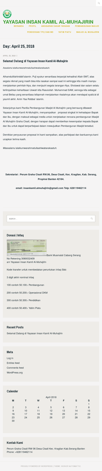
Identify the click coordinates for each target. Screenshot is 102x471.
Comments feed (15, 367)
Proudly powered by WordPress (36, 466)
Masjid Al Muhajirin (87, 32)
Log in (10, 358)
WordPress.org (15, 372)
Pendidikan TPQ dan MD (40, 32)
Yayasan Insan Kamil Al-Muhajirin (48, 21)
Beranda (19, 26)
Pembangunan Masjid (87, 26)
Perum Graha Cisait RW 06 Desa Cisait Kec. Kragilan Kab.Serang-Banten (46, 448)
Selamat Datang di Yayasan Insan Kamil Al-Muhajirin (35, 61)
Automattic (75, 466)
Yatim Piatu (64, 32)
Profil (32, 26)
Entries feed (13, 362)
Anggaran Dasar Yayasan (55, 26)
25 (38, 417)
